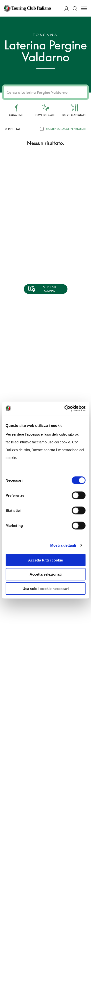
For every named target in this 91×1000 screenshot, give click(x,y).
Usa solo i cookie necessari (46, 588)
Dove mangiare (74, 114)
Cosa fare (16, 114)
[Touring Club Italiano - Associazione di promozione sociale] (27, 8)
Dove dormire (45, 114)
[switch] (78, 495)
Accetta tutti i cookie (45, 560)
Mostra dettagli (63, 545)
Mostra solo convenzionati (66, 128)
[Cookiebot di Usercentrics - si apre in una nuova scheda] (64, 408)
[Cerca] (75, 8)
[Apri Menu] (84, 8)
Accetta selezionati (46, 574)
